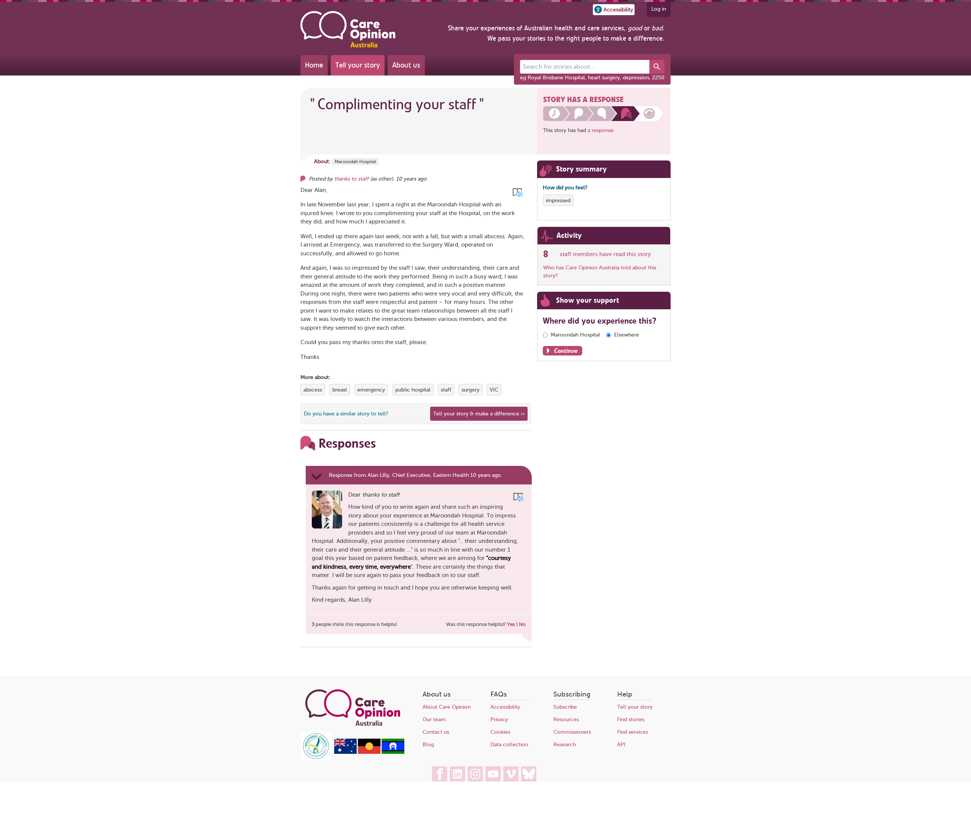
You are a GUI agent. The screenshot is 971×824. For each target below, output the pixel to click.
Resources (566, 719)
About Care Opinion (447, 707)
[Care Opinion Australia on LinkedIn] (457, 774)
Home (314, 65)
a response (601, 130)
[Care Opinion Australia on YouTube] (493, 774)
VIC (494, 390)
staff (446, 390)
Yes (511, 624)
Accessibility (505, 707)
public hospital (413, 390)
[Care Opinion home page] (347, 29)
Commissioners (572, 732)
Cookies (500, 732)
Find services (632, 732)
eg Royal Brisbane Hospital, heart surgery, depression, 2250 (592, 77)
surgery (470, 390)
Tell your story (357, 65)
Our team (434, 719)
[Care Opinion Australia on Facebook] (439, 774)
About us (406, 65)
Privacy (499, 719)
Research (564, 744)
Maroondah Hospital (355, 161)
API (621, 744)
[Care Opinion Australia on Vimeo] (510, 774)
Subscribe (565, 707)
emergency (371, 390)
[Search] (657, 67)
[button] (614, 9)
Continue (566, 351)
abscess (312, 390)
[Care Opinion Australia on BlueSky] (528, 774)
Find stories (630, 719)
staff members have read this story (605, 254)
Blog (428, 744)
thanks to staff (351, 179)
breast (339, 390)
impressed (558, 200)
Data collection (509, 744)
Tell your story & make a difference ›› (479, 414)
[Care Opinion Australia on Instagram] (475, 774)
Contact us (436, 732)
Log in (658, 9)
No (522, 624)
